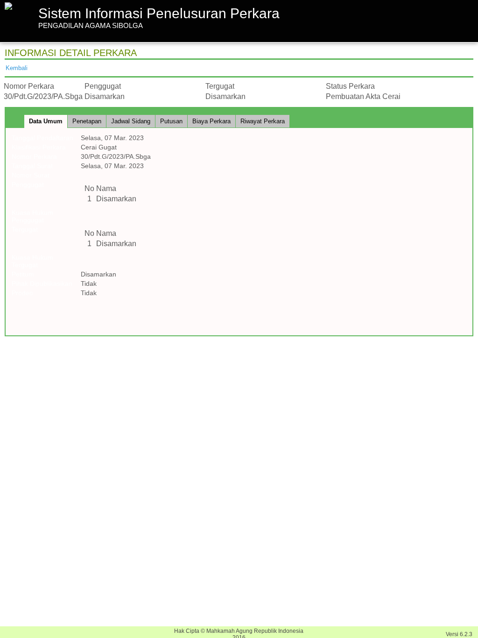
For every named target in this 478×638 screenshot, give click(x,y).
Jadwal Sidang (130, 121)
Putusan (171, 121)
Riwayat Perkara (262, 121)
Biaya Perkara (211, 121)
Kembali (17, 67)
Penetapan (86, 121)
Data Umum (46, 121)
